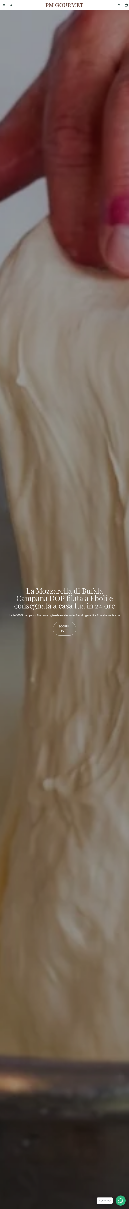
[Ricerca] (11, 5)
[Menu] (4, 5)
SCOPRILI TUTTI (65, 628)
